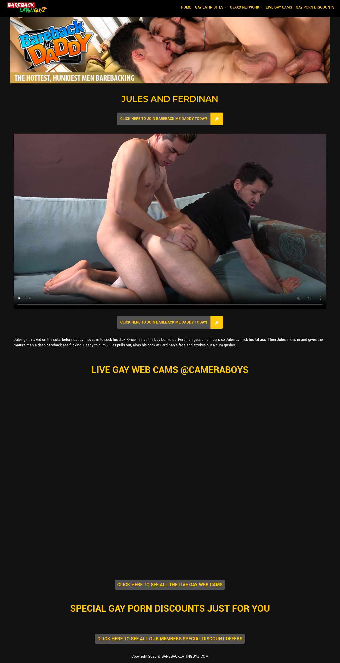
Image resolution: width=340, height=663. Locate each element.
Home (187, 7)
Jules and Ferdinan (169, 99)
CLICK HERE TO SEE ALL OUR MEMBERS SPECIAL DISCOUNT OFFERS (169, 639)
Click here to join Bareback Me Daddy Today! (163, 118)
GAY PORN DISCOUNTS (315, 7)
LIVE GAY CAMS (279, 7)
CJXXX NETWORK (244, 7)
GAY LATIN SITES (209, 7)
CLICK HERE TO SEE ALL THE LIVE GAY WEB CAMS (170, 584)
